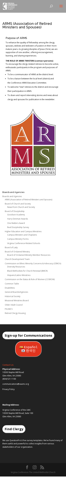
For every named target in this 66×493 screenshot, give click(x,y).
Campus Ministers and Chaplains (22, 234)
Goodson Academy (16, 214)
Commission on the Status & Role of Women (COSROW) (30, 279)
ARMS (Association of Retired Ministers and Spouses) (28, 199)
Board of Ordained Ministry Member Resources (28, 255)
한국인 (31, 351)
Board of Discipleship (15, 211)
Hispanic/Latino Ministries (18, 275)
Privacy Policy (8, 389)
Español (30, 347)
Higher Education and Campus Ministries (23, 231)
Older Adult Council (14, 304)
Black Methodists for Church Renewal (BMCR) (27, 270)
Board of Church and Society (18, 203)
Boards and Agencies (12, 196)
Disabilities (10, 287)
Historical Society (12, 296)
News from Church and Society (21, 207)
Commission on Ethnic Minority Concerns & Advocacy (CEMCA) (33, 263)
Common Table (12, 283)
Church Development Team (17, 259)
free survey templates (32, 440)
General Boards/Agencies (16, 292)
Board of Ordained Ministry (17, 251)
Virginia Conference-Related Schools (23, 243)
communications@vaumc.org (15, 384)
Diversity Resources (16, 266)
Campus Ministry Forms (18, 239)
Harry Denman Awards (17, 218)
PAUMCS (8, 309)
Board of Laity (11, 247)
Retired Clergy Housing (15, 313)
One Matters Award (16, 223)
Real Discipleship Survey (18, 227)
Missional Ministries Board (17, 300)
